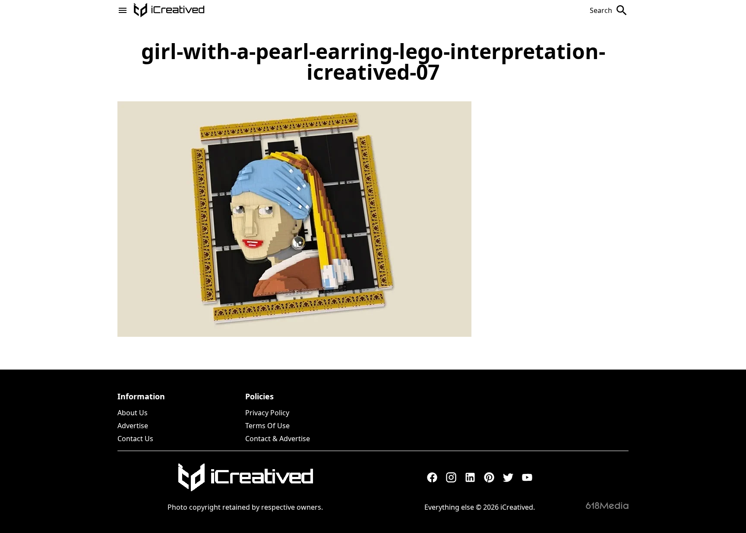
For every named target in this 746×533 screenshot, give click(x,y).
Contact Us (135, 438)
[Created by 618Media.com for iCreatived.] (607, 505)
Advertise (132, 425)
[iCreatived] (245, 477)
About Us (132, 412)
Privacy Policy (267, 412)
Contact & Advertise (277, 438)
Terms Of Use (267, 425)
